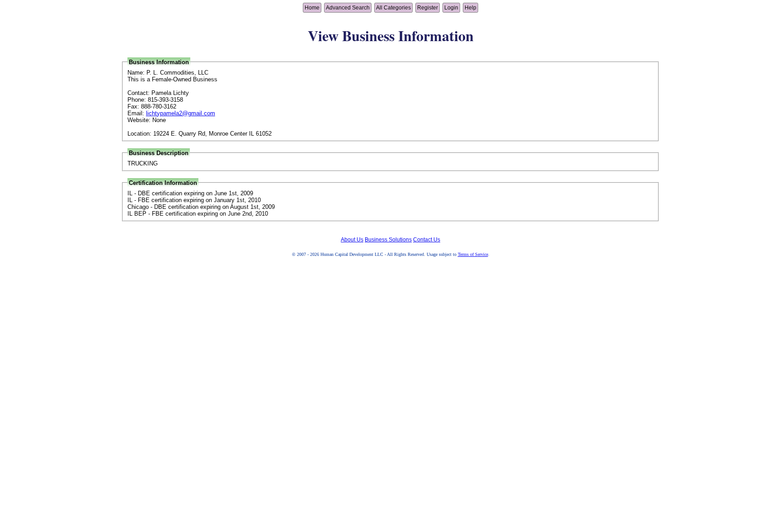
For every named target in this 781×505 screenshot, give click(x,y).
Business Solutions (388, 239)
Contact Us (426, 239)
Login (451, 8)
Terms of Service (473, 254)
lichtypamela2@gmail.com (180, 113)
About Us (352, 239)
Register (427, 8)
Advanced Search (348, 8)
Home (312, 8)
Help (470, 8)
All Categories (393, 8)
